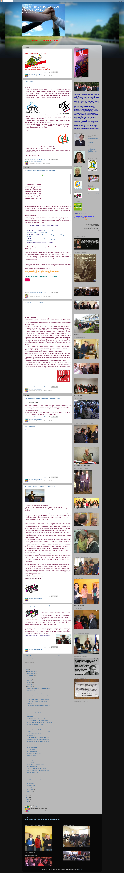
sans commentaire (30, 426)
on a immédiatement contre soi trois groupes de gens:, (61, 817)
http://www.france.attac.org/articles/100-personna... (38, 688)
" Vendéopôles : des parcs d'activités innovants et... (38, 705)
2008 (27, 801)
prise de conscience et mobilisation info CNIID (37, 707)
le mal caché (30, 716)
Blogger (80, 869)
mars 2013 (30, 787)
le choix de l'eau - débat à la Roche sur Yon (37, 729)
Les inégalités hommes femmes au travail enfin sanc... (39, 695)
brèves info (29, 703)
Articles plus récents (31, 656)
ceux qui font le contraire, (44, 819)
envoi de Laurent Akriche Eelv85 (34, 728)
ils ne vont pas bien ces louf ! (33, 743)
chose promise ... (31, 781)
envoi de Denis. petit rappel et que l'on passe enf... (38, 739)
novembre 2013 (31, 673)
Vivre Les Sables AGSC (93, 138)
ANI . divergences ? (31, 749)
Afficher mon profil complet (37, 811)
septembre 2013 (31, 677)
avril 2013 (29, 686)
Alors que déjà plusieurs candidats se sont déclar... (38, 770)
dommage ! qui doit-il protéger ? (34, 753)
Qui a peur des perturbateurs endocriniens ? (37, 745)
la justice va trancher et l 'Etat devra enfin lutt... (37, 776)
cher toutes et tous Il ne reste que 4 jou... (36, 718)
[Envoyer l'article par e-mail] (49, 72)
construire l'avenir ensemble (39, 806)
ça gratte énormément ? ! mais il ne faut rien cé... (38, 741)
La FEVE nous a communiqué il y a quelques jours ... (39, 779)
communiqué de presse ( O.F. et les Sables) (37, 606)
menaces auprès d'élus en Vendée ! (35, 724)
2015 (27, 666)
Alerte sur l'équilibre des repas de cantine (36, 768)
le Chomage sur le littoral (32, 709)
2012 (27, 794)
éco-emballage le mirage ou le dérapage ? (36, 714)
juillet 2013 (30, 680)
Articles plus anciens (64, 656)
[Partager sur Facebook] (56, 72)
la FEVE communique (32, 766)
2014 (27, 667)
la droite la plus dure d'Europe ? (34, 302)
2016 (27, 664)
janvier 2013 (30, 791)
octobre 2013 (30, 675)
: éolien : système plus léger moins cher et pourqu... (39, 737)
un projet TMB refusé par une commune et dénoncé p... (39, 722)
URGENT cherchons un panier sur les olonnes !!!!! (38, 731)
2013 (27, 669)
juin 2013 (29, 682)
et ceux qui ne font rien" (55, 819)
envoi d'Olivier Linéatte (32, 747)
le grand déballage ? (31, 762)
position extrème (29, 81)
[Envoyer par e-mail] (52, 72)
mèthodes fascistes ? (32, 757)
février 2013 (30, 789)
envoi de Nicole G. (31, 785)
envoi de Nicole (30, 783)
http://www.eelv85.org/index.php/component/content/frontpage (93, 141)
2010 (27, 797)
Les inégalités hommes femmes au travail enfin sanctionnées (42, 398)
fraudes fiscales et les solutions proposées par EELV (39, 774)
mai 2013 (29, 684)
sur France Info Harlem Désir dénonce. (36, 726)
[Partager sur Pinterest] (57, 72)
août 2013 (29, 679)
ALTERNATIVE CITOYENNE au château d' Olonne (40, 8)
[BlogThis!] (53, 72)
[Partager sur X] (54, 72)
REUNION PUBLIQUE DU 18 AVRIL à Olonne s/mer (40, 486)
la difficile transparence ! (32, 759)
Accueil (47, 656)
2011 (27, 795)
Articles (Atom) (34, 658)
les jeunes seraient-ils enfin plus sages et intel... (38, 712)
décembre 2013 (31, 671)
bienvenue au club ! (31, 735)
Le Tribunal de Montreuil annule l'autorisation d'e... (38, 720)
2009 (27, 799)
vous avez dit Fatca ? (32, 751)
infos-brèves (30, 710)
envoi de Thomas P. (31, 755)
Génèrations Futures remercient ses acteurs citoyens (40, 170)
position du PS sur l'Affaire (33, 772)
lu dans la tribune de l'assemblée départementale (38, 760)
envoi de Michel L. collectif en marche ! (36, 764)
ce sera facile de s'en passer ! (34, 777)
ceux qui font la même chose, (31, 819)
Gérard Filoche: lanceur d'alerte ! (34, 733)
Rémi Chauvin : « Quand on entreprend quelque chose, (37, 817)
